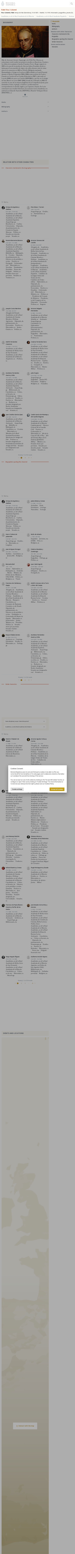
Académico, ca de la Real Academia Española (51, 16)
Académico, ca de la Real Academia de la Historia (17, 16)
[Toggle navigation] (71, 3)
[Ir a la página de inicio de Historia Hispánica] (9, 3)
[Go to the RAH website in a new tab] (2, 3)
